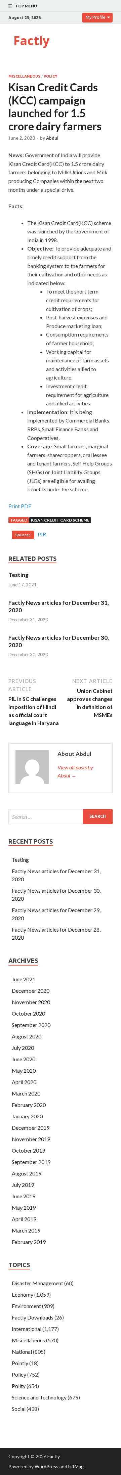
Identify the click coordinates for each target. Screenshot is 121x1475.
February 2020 (29, 1105)
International (26, 1329)
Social (19, 1408)
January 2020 (27, 1116)
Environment (26, 1306)
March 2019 (26, 1230)
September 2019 (31, 1162)
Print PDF (19, 506)
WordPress (46, 1466)
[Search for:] (60, 816)
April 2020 (24, 1082)
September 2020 (31, 1025)
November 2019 (31, 1139)
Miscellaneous (24, 76)
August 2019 (26, 1173)
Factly (31, 40)
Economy (22, 1294)
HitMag (76, 1466)
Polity (19, 1386)
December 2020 (30, 990)
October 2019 (28, 1150)
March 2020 (26, 1093)
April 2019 (24, 1219)
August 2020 (26, 1036)
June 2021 (23, 979)
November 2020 (31, 1002)
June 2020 (23, 1059)
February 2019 (29, 1242)
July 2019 (23, 1184)
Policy (50, 76)
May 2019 (24, 1207)
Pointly (20, 1363)
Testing (18, 574)
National (22, 1351)
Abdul (52, 138)
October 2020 (28, 1013)
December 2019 (30, 1127)
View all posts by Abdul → (75, 771)
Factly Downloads (32, 1317)
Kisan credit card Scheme (60, 520)
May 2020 (24, 1070)
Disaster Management (37, 1283)
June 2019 (23, 1196)
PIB (42, 534)
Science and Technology (39, 1397)
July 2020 (23, 1047)
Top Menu (26, 5)
